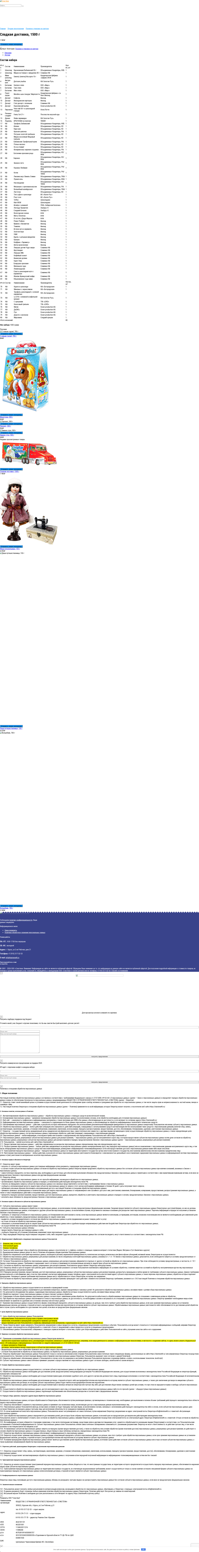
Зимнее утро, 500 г (7, 435)
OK (143, 1549)
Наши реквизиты (11, 930)
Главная (10, 12)
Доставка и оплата (16, 19)
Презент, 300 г (5, 426)
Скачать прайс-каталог (8, 8)
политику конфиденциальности (20, 920)
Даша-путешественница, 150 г (11, 728)
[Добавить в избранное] (1, 47)
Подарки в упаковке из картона (37, 29)
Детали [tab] (7, 55)
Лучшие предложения (18, 14)
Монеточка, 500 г (6, 417)
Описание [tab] (8, 53)
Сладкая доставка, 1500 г (9, 471)
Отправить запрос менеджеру (11, 44)
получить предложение (99, 1056)
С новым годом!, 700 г (8, 336)
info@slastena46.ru (12, 958)
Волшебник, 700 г (6, 908)
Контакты (11, 22)
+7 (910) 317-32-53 (7, 3)
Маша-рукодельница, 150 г (10, 549)
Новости (10, 17)
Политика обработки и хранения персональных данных (25, 932)
